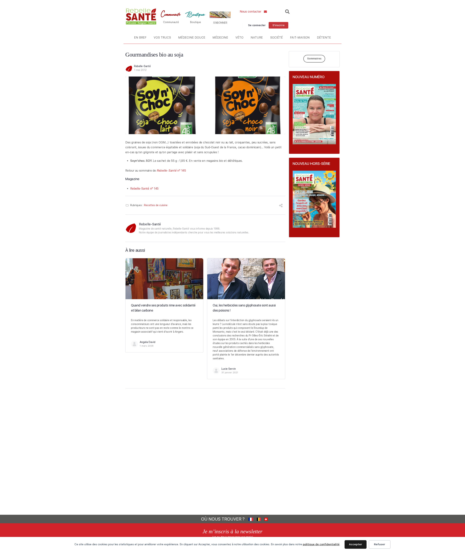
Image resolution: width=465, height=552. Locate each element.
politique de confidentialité (321, 544)
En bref (140, 37)
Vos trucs (162, 37)
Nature (257, 37)
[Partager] (281, 206)
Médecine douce (191, 37)
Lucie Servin (228, 368)
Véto (239, 37)
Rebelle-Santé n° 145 (144, 188)
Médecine (220, 37)
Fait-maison (300, 37)
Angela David (147, 342)
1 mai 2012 (140, 70)
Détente (324, 37)
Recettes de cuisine (155, 205)
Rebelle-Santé (142, 66)
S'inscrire (278, 25)
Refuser (379, 544)
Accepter (355, 544)
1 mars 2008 (146, 345)
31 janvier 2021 (229, 372)
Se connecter (257, 25)
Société (276, 37)
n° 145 (171, 170)
